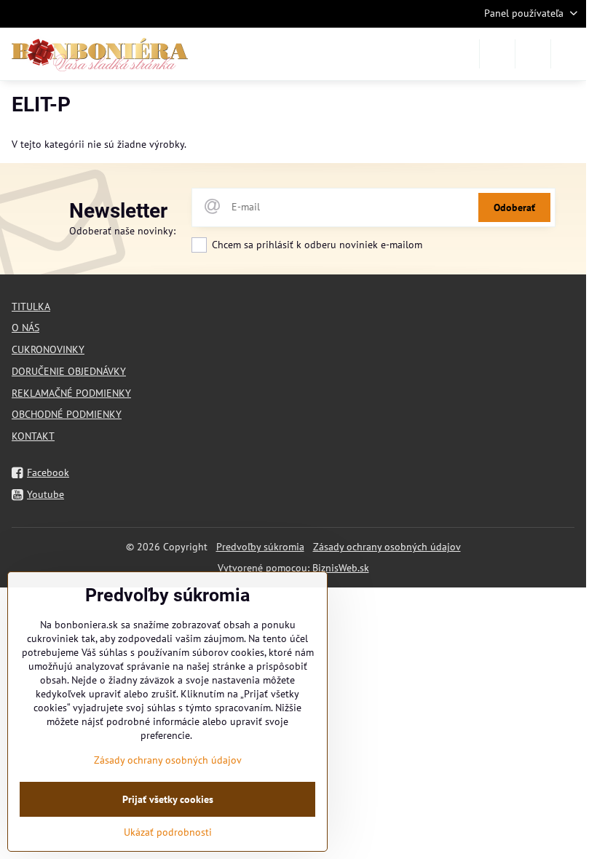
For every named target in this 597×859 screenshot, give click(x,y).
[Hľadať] (497, 53)
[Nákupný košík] (532, 53)
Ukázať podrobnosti (168, 832)
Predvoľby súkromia (260, 546)
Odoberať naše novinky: (122, 230)
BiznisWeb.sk (340, 567)
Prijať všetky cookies (167, 799)
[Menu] (568, 53)
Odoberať (514, 207)
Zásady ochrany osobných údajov (387, 546)
